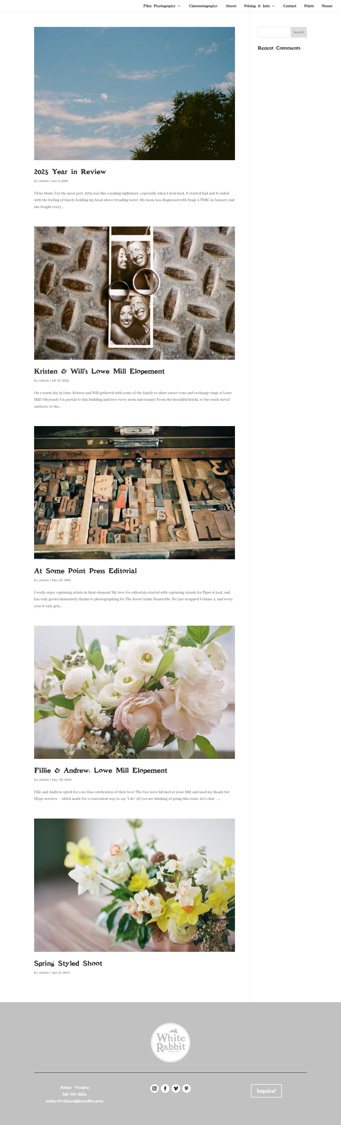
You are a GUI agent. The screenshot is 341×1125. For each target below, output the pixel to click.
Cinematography (203, 6)
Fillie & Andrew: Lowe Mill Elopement (100, 770)
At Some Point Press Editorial (85, 570)
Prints (309, 6)
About (231, 6)
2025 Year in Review (70, 171)
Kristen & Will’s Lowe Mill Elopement (99, 371)
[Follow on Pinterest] (186, 1088)
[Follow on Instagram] (154, 1088)
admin (44, 181)
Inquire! (266, 1090)
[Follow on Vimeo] (176, 1088)
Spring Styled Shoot (68, 963)
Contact (289, 6)
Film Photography (159, 6)
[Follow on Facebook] (165, 1088)
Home (327, 6)
